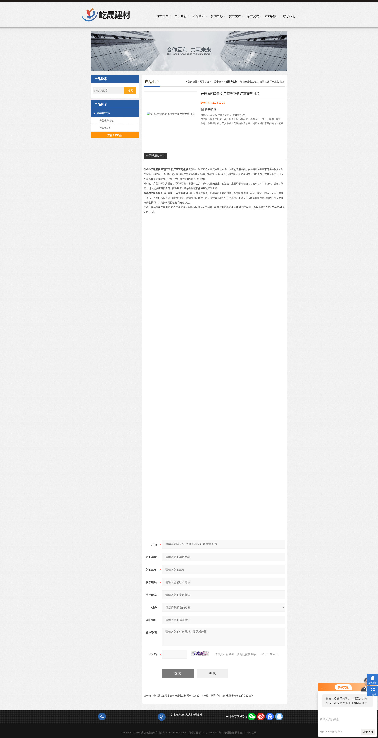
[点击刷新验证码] (200, 653)
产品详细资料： (155, 155)
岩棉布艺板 (103, 113)
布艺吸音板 (105, 127)
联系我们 (289, 16)
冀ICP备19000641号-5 (211, 732)
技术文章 (235, 16)
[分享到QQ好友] (279, 716)
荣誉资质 (253, 16)
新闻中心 (217, 16)
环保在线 (251, 732)
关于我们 (180, 16)
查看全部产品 (114, 135)
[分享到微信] (252, 716)
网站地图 (193, 732)
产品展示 (199, 16)
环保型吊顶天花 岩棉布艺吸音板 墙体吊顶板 (176, 695)
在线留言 (271, 16)
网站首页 (162, 16)
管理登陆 (229, 732)
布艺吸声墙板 (106, 120)
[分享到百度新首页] (270, 716)
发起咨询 (368, 732)
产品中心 (216, 81)
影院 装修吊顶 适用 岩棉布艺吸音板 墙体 (232, 695)
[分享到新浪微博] (261, 716)
